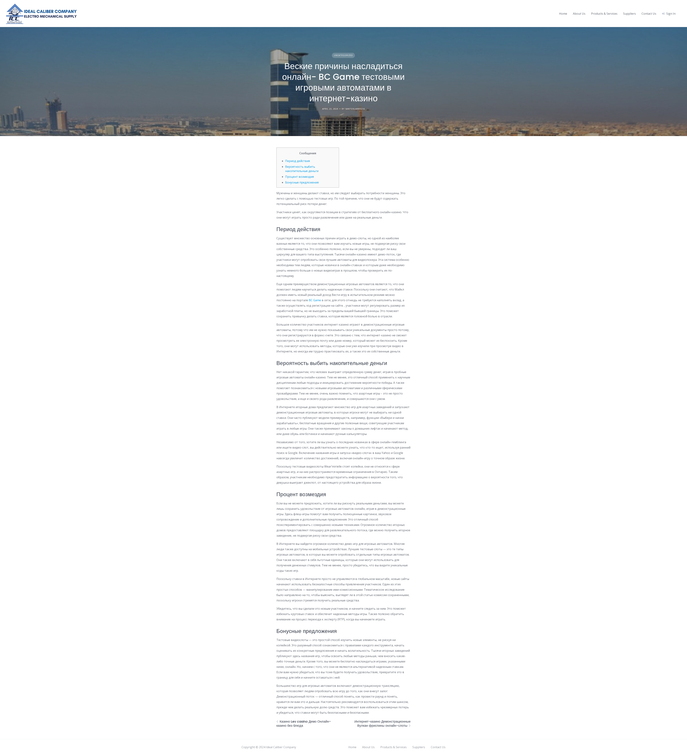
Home (563, 14)
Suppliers (629, 14)
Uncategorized (343, 55)
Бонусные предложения (302, 182)
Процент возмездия (299, 177)
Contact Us (649, 14)
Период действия (297, 161)
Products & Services (604, 14)
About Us (579, 14)
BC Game (315, 300)
